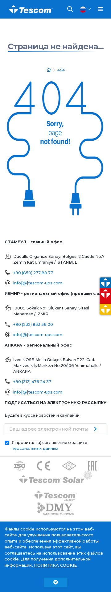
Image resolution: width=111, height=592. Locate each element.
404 (61, 70)
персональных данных (35, 448)
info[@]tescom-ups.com (37, 283)
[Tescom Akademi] (55, 493)
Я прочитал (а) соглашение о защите (49, 445)
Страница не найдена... (56, 46)
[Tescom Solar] (55, 477)
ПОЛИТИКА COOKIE (55, 565)
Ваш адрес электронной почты (48, 429)
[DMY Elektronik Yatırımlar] (55, 508)
